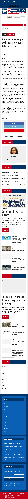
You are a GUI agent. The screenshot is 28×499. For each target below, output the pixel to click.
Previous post (9, 136)
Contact (14, 1)
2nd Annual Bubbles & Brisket (12, 213)
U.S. (4, 409)
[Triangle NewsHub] (14, 11)
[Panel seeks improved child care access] (6, 335)
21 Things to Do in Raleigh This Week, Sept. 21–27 (11, 175)
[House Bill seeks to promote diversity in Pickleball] (6, 269)
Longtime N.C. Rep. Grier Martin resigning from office (18, 325)
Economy (3, 373)
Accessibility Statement (15, 495)
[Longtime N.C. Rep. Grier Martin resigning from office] (6, 326)
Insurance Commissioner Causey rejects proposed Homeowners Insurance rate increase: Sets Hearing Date (18, 353)
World (3, 382)
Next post (19, 136)
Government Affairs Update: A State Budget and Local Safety (13, 185)
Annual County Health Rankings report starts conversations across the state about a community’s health (19, 240)
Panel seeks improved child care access (18, 333)
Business (3, 370)
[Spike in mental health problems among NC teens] (6, 250)
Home (4, 1)
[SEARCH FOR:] (14, 28)
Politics (3, 376)
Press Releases (5, 388)
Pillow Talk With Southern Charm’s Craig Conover (11, 181)
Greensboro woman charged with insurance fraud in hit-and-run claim (18, 342)
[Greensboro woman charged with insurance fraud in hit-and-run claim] (6, 342)
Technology (6, 428)
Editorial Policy (6, 495)
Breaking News (5, 367)
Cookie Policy (21, 493)
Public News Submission (8, 4)
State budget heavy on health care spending (10, 172)
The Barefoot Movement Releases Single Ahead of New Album (14, 300)
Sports (5, 425)
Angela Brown (11, 50)
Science (3, 379)
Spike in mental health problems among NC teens (18, 249)
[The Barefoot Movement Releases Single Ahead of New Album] (14, 292)
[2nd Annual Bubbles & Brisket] (14, 207)
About (9, 1)
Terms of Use (4, 493)
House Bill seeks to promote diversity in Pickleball (18, 268)
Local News (6, 406)
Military (3, 385)
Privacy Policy (15, 493)
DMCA (10, 493)
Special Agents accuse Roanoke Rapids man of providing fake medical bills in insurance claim (18, 259)
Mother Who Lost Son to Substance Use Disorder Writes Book (13, 178)
